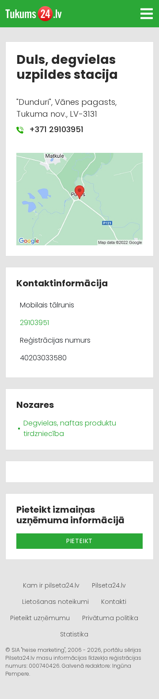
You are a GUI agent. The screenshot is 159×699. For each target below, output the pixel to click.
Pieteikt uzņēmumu (40, 618)
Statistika (74, 634)
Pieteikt (79, 540)
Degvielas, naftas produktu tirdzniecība (69, 428)
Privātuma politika (110, 618)
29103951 (34, 323)
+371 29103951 (55, 129)
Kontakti (113, 601)
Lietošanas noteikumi (55, 601)
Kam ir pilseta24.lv (51, 585)
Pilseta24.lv (109, 585)
